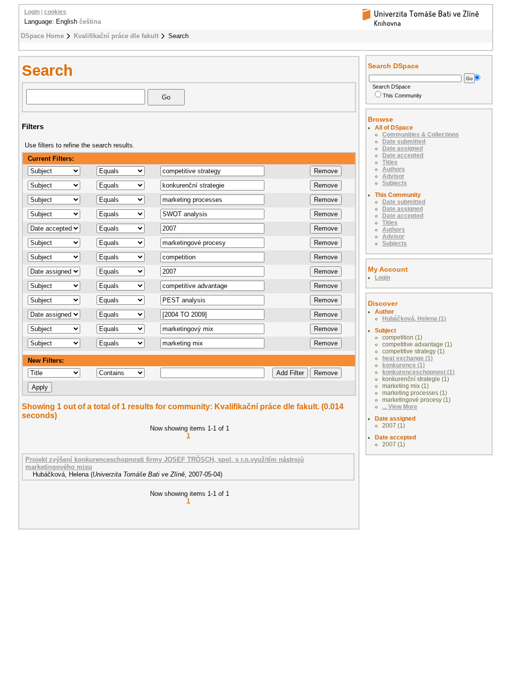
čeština (90, 21)
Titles (390, 162)
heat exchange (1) (407, 358)
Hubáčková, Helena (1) (414, 318)
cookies (55, 12)
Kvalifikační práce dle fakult (116, 36)
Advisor (393, 176)
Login (32, 12)
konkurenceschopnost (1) (418, 372)
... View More (399, 406)
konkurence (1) (403, 365)
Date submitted (403, 141)
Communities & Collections (420, 134)
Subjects (394, 183)
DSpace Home (42, 36)
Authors (393, 169)
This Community (402, 95)
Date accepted (402, 155)
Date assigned (402, 148)
